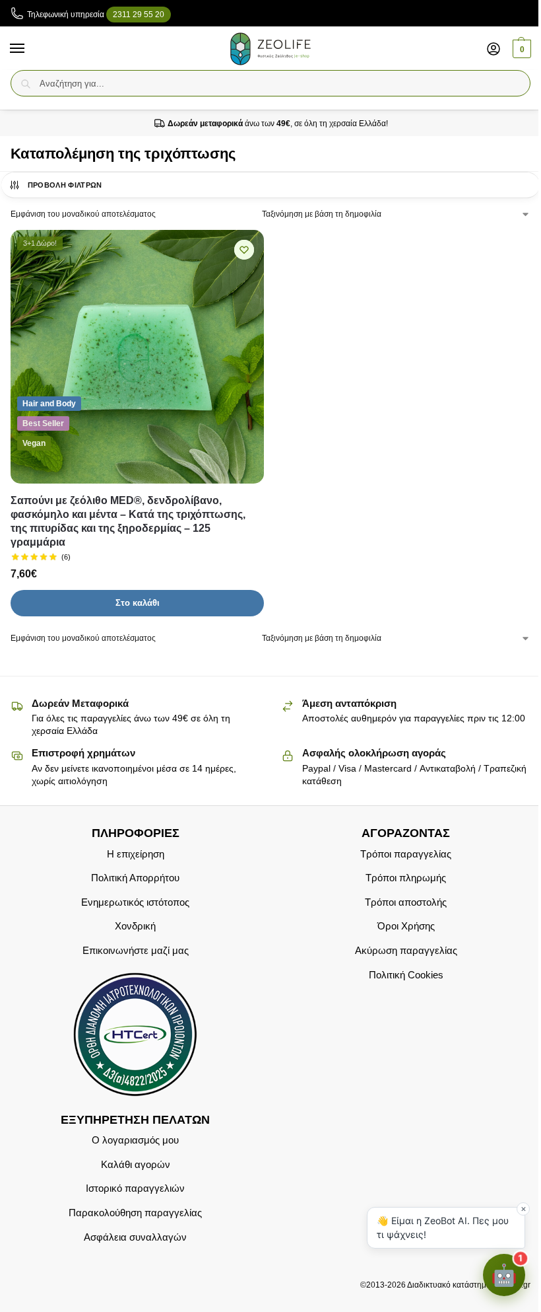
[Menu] (29, 49)
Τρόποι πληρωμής (406, 878)
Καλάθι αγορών (135, 1164)
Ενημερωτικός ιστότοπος (135, 902)
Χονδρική (135, 927)
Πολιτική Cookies (406, 975)
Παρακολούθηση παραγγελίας (135, 1213)
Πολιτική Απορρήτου (135, 878)
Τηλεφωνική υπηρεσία (95, 14)
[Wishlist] (244, 250)
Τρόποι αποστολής (406, 902)
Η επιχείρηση (135, 854)
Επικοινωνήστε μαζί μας (135, 950)
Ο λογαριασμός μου (135, 1141)
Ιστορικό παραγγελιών (135, 1189)
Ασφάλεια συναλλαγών (135, 1237)
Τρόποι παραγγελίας (405, 854)
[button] (520, 49)
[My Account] (493, 48)
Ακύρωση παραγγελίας (406, 950)
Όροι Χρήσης (406, 927)
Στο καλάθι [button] (137, 603)
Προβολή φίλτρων (65, 185)
